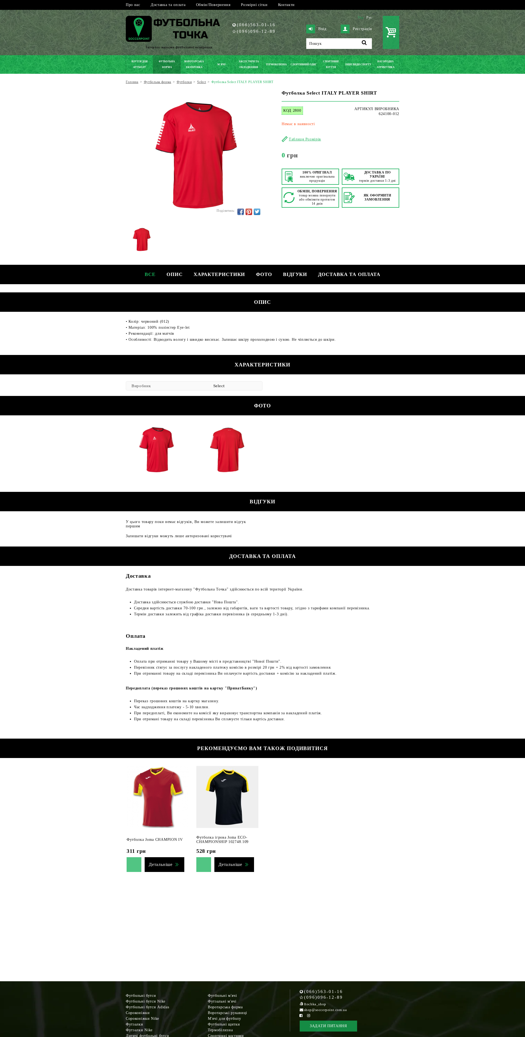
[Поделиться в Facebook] (240, 211)
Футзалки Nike (139, 1030)
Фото (264, 274)
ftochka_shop (315, 1004)
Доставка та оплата (168, 5)
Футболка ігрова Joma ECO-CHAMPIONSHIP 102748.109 (222, 839)
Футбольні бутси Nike (145, 1001)
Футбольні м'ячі (222, 996)
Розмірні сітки (254, 5)
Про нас (133, 5)
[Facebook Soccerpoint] (301, 1016)
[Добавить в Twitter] (257, 211)
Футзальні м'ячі (222, 1001)
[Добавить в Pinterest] (249, 211)
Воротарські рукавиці (227, 1013)
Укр (361, 17)
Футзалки (134, 1024)
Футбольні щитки (224, 1024)
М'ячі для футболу (224, 1019)
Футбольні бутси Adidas (147, 1007)
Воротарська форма (225, 1007)
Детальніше (161, 864)
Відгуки (295, 274)
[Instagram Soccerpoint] (308, 1016)
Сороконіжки (138, 1013)
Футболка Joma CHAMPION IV (155, 840)
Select (219, 386)
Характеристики (219, 274)
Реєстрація (362, 29)
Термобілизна (220, 1030)
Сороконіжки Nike (142, 1019)
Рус (369, 17)
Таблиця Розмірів (305, 139)
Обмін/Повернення (213, 5)
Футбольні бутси (141, 996)
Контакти (286, 5)
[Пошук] (364, 43)
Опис (175, 274)
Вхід (322, 29)
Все (150, 274)
